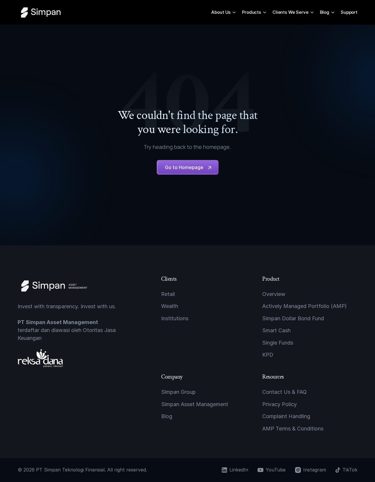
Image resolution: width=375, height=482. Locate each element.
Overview (273, 294)
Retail (168, 294)
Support (349, 12)
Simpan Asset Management (194, 404)
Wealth (169, 306)
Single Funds (277, 342)
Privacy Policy (279, 404)
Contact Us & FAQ (284, 392)
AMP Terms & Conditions (292, 428)
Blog (166, 416)
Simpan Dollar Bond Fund (293, 318)
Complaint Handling (286, 416)
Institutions (174, 318)
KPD (267, 355)
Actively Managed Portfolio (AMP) (304, 306)
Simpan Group (178, 392)
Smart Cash (276, 330)
